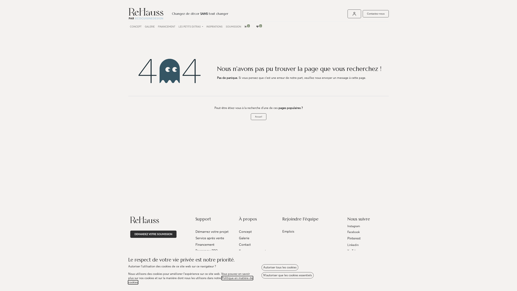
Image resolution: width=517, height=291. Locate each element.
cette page (358, 78)
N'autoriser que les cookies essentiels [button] (287, 275)
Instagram (353, 226)
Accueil (258, 116)
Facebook (353, 232)
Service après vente (209, 238)
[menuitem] (135, 26)
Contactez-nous (376, 13)
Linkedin (353, 245)
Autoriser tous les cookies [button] (279, 267)
